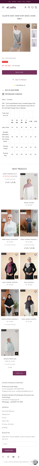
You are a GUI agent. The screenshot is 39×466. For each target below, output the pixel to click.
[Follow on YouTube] (13, 457)
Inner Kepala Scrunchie (10, 239)
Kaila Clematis (29, 282)
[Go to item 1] (34, 26)
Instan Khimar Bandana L (10, 319)
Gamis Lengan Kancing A (29, 239)
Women (14, 1)
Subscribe (9, 450)
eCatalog (4, 427)
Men (9, 1)
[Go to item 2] (34, 34)
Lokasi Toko (5, 421)
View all (19, 373)
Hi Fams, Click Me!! (8, 424)
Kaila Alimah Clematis (29, 319)
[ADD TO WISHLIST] (36, 175)
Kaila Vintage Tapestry (10, 282)
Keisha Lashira (29, 203)
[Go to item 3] (34, 43)
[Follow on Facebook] (3, 457)
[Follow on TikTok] (19, 457)
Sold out (20, 72)
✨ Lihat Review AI (19, 85)
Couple (20, 1)
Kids (24, 1)
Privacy (4, 418)
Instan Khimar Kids (10, 359)
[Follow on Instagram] (8, 457)
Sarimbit (28, 1)
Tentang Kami (6, 414)
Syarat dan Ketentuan (8, 411)
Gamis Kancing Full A (10, 174)
